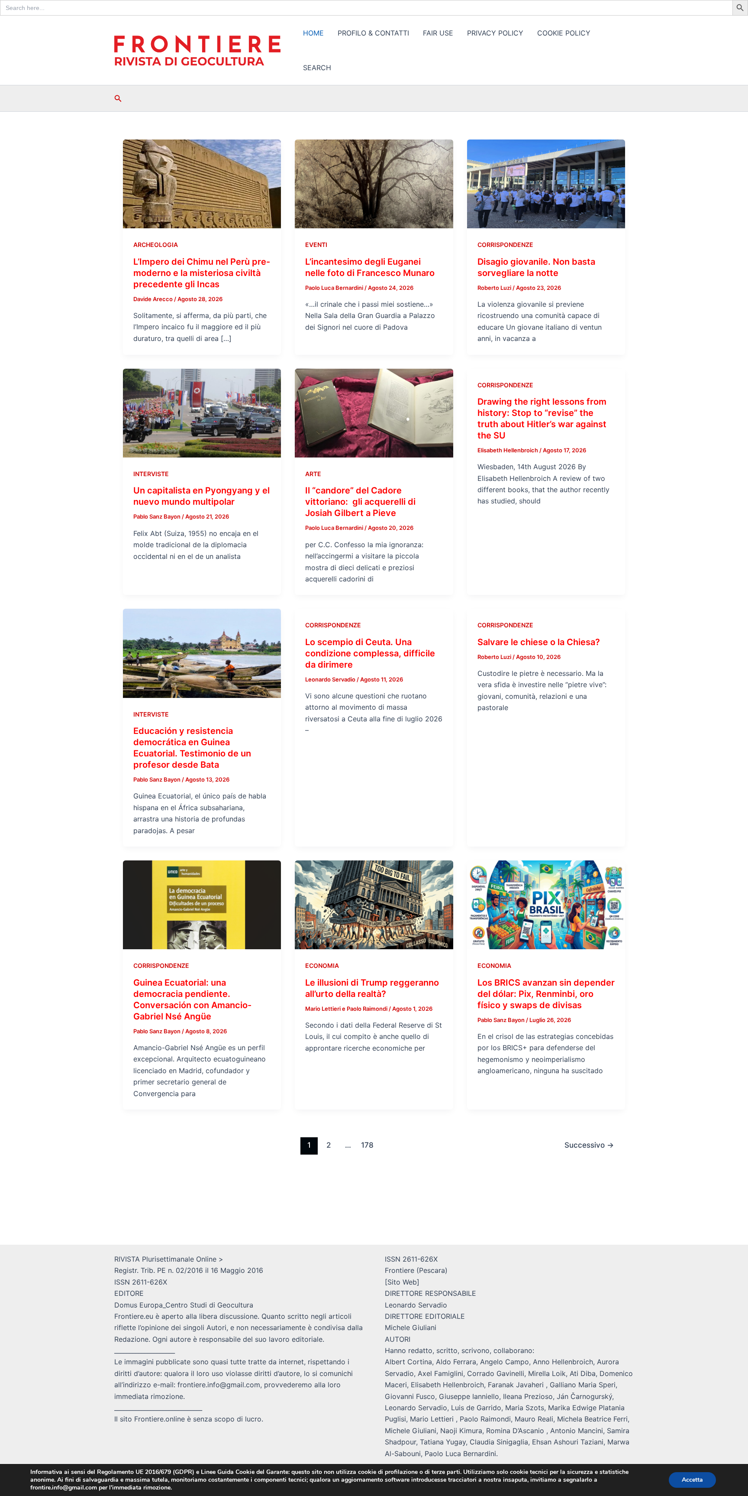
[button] (118, 98)
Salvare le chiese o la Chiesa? (538, 642)
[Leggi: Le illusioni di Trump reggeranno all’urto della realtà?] (374, 904)
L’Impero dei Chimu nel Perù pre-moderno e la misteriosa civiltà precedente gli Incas (201, 272)
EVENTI (316, 244)
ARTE (313, 473)
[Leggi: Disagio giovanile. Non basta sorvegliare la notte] (546, 183)
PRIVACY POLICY (495, 33)
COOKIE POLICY (563, 33)
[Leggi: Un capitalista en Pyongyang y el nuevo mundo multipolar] (202, 412)
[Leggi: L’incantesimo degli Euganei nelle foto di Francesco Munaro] (374, 183)
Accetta (692, 1480)
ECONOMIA (322, 965)
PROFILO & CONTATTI (373, 33)
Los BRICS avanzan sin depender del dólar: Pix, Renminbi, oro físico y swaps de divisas (546, 993)
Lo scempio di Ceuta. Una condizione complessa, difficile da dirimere (370, 653)
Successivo (589, 1144)
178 (367, 1144)
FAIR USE (438, 33)
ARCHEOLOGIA (155, 244)
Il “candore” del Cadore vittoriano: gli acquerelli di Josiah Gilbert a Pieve (360, 501)
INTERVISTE (151, 473)
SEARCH (317, 67)
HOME (313, 33)
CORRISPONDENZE (505, 244)
